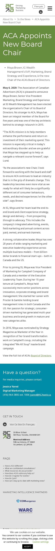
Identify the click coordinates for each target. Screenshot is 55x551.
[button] (50, 9)
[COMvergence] (27, 499)
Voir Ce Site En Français (22, 424)
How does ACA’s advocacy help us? (19, 473)
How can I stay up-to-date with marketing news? (25, 481)
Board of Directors (41, 355)
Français (38, 6)
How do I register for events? (17, 476)
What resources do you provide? (18, 471)
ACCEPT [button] (27, 546)
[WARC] (27, 508)
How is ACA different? (14, 466)
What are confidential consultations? (20, 468)
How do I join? (11, 478)
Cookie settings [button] (41, 541)
